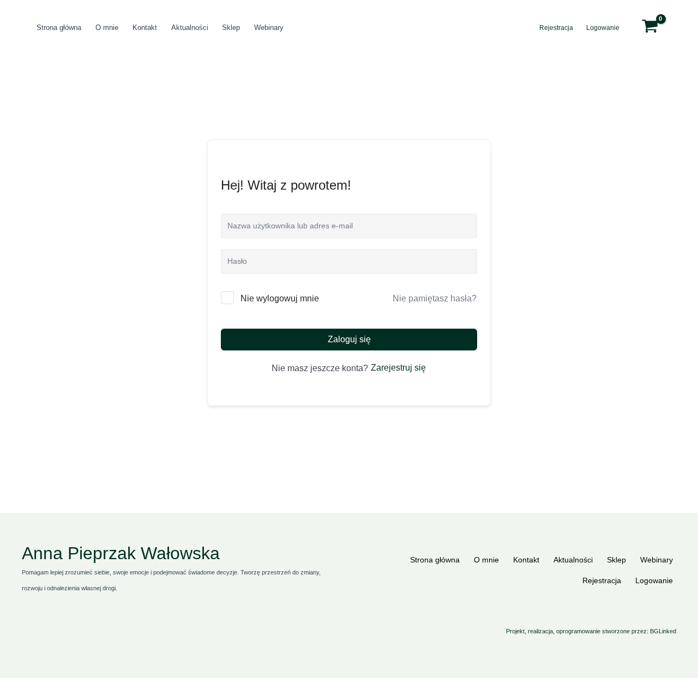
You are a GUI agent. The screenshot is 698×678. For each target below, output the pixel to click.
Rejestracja (556, 28)
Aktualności (189, 27)
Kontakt (145, 27)
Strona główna (59, 27)
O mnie (106, 27)
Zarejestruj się (398, 367)
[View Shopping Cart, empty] (656, 28)
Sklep (231, 27)
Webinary (269, 27)
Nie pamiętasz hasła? (435, 298)
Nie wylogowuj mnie (279, 298)
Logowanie (602, 28)
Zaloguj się (349, 339)
